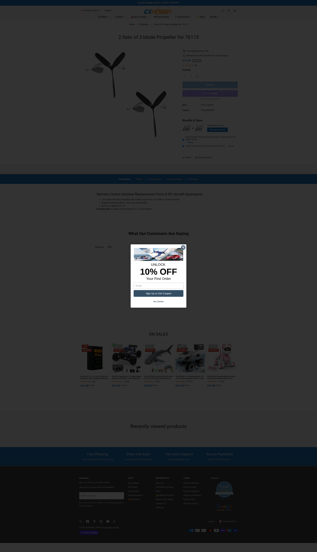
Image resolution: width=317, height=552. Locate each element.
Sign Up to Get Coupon (158, 293)
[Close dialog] (183, 247)
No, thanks (158, 301)
